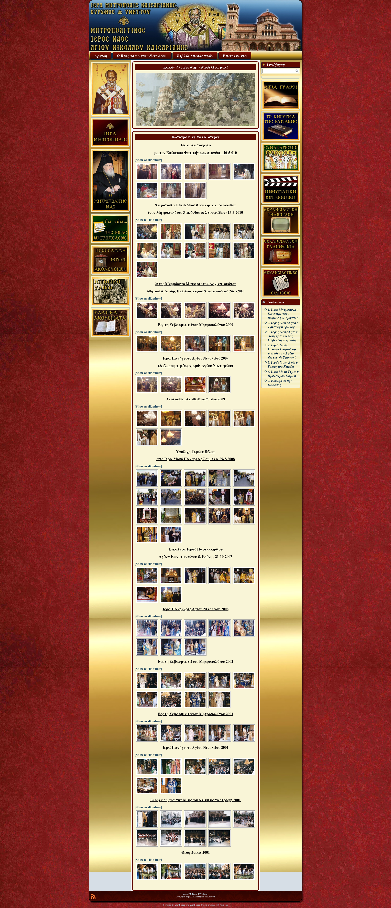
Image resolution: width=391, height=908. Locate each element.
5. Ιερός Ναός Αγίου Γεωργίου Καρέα (282, 364)
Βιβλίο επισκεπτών (195, 55)
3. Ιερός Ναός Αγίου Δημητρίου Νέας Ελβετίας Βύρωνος (282, 336)
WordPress (180, 905)
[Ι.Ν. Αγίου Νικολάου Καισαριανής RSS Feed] (93, 897)
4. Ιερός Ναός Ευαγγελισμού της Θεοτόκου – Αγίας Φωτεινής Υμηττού (282, 351)
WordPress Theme (198, 905)
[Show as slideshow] (148, 159)
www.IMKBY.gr (190, 894)
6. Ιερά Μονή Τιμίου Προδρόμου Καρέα (283, 373)
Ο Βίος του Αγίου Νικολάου (142, 55)
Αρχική (100, 55)
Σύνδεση (203, 894)
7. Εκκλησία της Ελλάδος (280, 382)
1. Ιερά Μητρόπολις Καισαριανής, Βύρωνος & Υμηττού (283, 313)
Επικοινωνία (235, 55)
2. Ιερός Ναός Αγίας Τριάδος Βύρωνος (283, 324)
